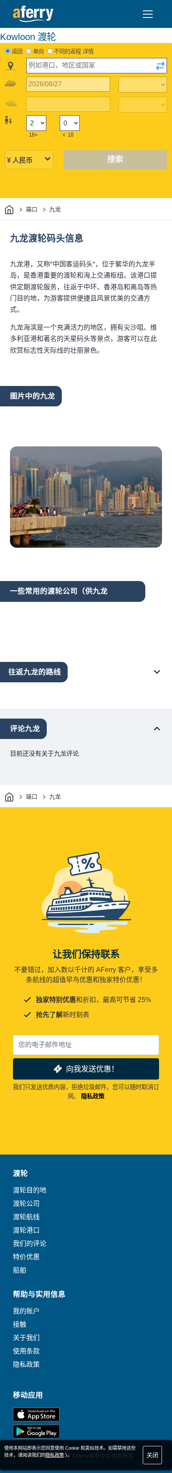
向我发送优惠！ (92, 1069)
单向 (38, 51)
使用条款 (26, 1351)
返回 (17, 51)
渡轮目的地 (29, 1190)
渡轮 (20, 1173)
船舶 (19, 1270)
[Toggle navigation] (148, 14)
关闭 (152, 1455)
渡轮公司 (26, 1203)
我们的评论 (29, 1243)
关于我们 (26, 1338)
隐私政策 (92, 1096)
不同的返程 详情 (74, 51)
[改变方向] (160, 66)
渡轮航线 (26, 1217)
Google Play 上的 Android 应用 (36, 1431)
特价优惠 (26, 1257)
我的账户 (26, 1311)
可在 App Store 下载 (36, 1414)
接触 (19, 1324)
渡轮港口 (26, 1230)
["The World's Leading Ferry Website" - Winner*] (33, 14)
